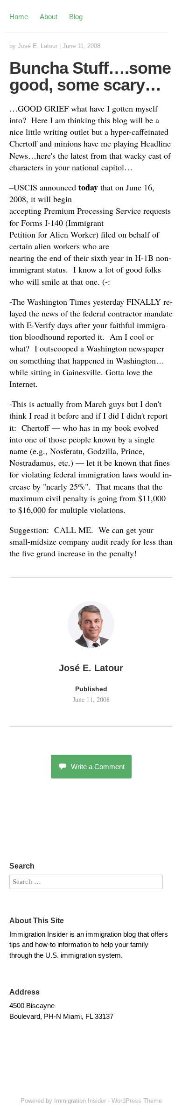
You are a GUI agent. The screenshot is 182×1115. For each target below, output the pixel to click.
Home (18, 17)
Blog (76, 17)
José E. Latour (37, 45)
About (48, 17)
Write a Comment (98, 767)
